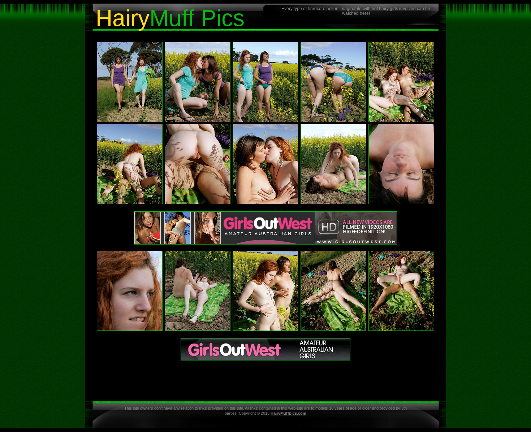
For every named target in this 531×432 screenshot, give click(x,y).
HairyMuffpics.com (288, 413)
